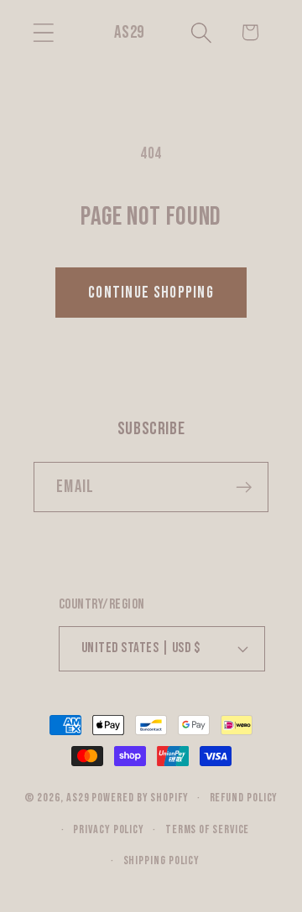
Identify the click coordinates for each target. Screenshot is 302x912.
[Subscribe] (244, 487)
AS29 (78, 797)
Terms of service (207, 829)
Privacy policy (108, 829)
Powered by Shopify (139, 797)
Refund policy (244, 797)
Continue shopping (151, 292)
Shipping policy (161, 860)
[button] (43, 32)
